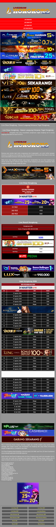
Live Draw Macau (28, 28)
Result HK (14, 520)
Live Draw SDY (28, 25)
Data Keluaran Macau (41, 517)
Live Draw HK (28, 19)
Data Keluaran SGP (14, 517)
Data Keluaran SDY (41, 514)
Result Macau (41, 524)
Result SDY (41, 520)
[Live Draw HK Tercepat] (28, 35)
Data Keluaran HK (14, 514)
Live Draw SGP (28, 22)
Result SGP (15, 524)
